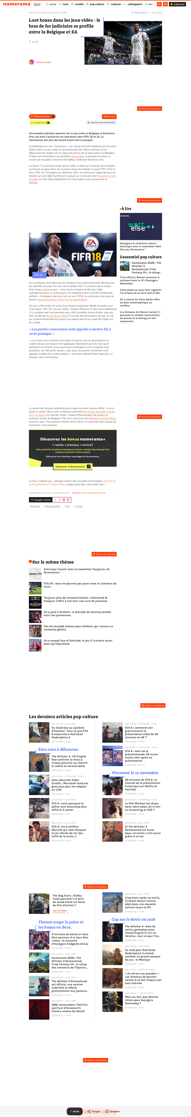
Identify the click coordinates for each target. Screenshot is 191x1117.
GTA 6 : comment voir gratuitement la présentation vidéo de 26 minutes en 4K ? (141, 732)
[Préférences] (165, 4)
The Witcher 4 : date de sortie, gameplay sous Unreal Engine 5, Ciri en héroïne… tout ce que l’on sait (141, 931)
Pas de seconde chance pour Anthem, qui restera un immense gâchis (78, 628)
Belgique (35, 506)
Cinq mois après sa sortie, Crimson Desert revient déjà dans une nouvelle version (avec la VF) (142, 902)
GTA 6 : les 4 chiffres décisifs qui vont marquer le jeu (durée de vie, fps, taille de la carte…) (69, 831)
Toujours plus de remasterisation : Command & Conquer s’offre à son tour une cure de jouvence (76, 599)
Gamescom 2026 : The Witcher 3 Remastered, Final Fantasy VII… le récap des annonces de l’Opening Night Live (146, 267)
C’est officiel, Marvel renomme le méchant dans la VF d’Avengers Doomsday (140, 280)
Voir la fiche (60, 910)
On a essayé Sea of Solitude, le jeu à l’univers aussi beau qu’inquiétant (78, 642)
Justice (78, 506)
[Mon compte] (159, 4)
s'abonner (179, 4)
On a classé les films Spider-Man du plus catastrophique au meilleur (140, 302)
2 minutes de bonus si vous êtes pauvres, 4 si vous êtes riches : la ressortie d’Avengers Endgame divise (70, 939)
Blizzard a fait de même (102, 418)
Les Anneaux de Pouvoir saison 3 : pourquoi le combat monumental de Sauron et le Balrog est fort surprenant (140, 316)
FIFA (68, 506)
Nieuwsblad (77, 156)
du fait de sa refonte (57, 315)
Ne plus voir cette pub (151, 108)
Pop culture (141, 12)
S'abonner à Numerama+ (70, 466)
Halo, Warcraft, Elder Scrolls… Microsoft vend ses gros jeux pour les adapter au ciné (70, 784)
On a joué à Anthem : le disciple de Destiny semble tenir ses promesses (77, 613)
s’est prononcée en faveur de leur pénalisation (62, 299)
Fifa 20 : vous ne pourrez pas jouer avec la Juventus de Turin (80, 585)
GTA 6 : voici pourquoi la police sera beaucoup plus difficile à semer (69, 806)
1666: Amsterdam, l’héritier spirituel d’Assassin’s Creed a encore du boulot (70, 1008)
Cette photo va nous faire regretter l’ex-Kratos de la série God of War (140, 291)
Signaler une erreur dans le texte (88, 492)
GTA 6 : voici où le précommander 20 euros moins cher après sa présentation (141, 755)
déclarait (47, 289)
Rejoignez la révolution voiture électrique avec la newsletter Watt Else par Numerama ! (140, 246)
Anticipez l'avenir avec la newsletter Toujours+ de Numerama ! (77, 571)
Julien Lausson (43, 62)
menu (37, 3)
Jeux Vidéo (156, 12)
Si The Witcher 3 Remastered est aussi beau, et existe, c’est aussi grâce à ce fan (143, 831)
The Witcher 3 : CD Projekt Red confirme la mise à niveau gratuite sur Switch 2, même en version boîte (70, 761)
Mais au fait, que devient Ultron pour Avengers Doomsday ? (141, 1000)
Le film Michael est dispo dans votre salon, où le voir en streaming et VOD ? (143, 806)
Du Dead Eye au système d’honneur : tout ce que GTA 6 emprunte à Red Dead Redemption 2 (70, 732)
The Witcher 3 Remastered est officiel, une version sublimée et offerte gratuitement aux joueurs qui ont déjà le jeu (69, 986)
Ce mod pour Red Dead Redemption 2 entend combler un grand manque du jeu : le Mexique (142, 954)
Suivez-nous (109, 116)
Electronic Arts (52, 506)
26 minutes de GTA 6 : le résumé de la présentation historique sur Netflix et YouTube (142, 784)
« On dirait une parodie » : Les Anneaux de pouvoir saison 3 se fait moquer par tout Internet (143, 978)
